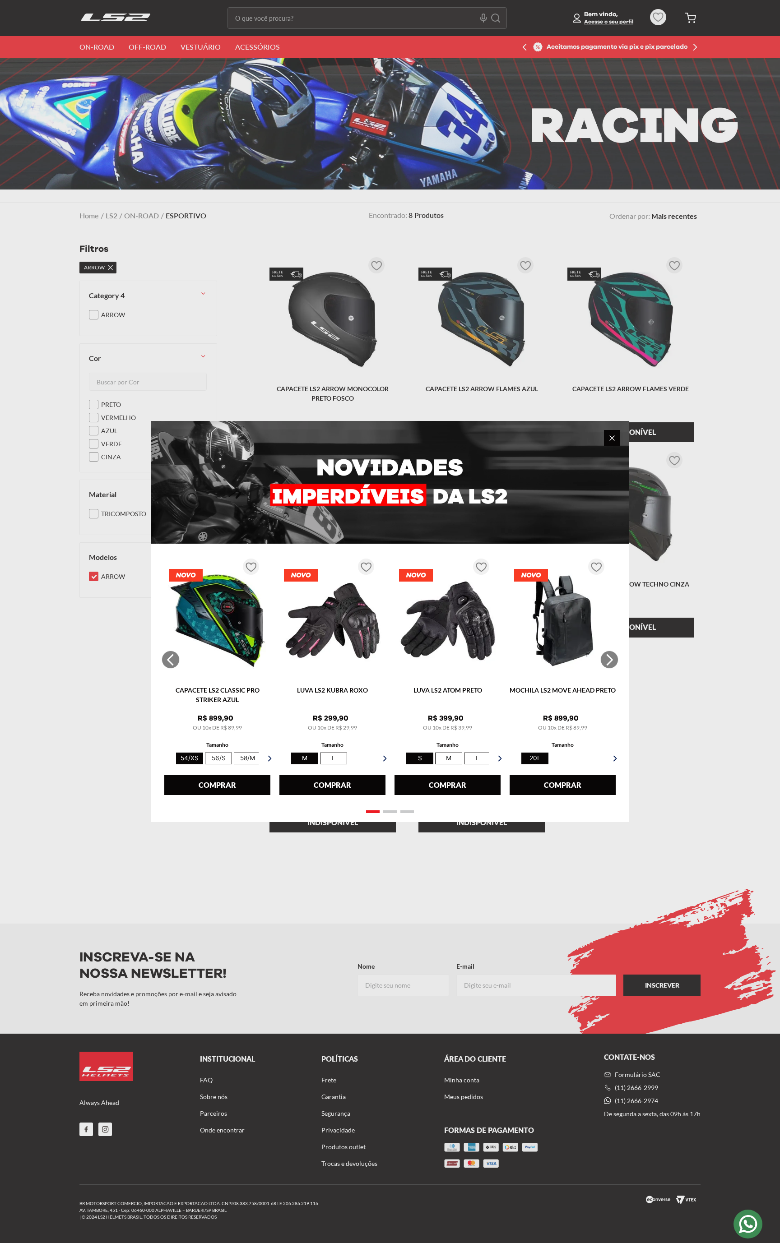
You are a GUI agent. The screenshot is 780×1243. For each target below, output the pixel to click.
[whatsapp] (748, 1224)
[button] (373, 811)
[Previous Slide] (171, 660)
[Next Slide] (609, 660)
